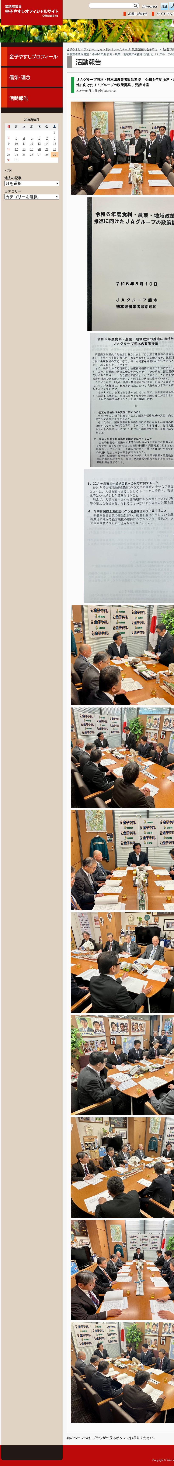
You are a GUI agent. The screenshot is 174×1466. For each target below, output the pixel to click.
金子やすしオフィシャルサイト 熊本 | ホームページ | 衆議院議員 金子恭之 (112, 49)
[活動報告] (32, 98)
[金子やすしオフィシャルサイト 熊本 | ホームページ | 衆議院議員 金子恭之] (32, 9)
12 (31, 143)
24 (16, 154)
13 (39, 143)
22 (54, 149)
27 (39, 154)
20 (39, 149)
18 (23, 149)
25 (23, 154)
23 (8, 154)
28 (46, 154)
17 (16, 149)
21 (46, 149)
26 (31, 154)
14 (46, 143)
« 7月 (8, 170)
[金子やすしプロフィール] (32, 56)
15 (54, 143)
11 (24, 143)
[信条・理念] (32, 77)
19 (31, 149)
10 (16, 143)
